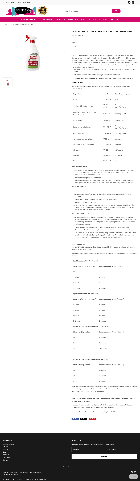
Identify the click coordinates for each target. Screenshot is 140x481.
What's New (72, 19)
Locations (103, 19)
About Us (91, 19)
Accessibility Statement (10, 474)
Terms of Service (35, 472)
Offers (5, 447)
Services (60, 19)
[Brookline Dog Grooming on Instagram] (135, 472)
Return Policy (24, 472)
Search (5, 472)
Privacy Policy (14, 472)
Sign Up (104, 457)
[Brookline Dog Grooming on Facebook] (132, 472)
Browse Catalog (29, 19)
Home (5, 24)
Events (5, 449)
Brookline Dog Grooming (16, 479)
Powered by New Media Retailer (36, 479)
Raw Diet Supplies (48, 19)
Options (74, 42)
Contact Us (114, 19)
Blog (83, 19)
